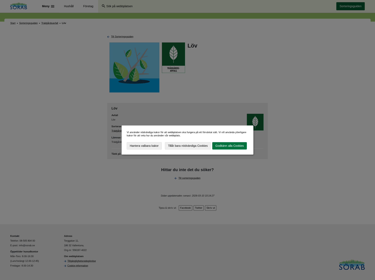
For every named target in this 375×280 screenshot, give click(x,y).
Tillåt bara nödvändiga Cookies (188, 145)
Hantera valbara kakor (144, 145)
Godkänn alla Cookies (229, 145)
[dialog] (187, 140)
